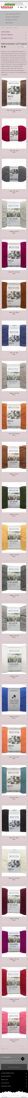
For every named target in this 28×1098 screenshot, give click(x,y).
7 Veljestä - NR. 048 (14, 595)
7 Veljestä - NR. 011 (14, 676)
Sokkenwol (9, 27)
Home (2, 27)
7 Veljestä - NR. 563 (14, 959)
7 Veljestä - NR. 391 (14, 514)
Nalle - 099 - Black (14, 837)
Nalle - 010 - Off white (14, 878)
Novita (15, 27)
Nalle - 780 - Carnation (14, 272)
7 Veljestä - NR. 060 (14, 393)
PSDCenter (23, 1097)
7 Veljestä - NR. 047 (14, 231)
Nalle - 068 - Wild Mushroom (14, 110)
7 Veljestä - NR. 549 (14, 999)
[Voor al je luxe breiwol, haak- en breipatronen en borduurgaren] (7, 7)
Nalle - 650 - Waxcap (14, 433)
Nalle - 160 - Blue (14, 352)
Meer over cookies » (19, 4)
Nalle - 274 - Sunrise (14, 757)
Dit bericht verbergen (9, 4)
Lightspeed (4, 1097)
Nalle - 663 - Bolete (14, 312)
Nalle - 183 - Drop (14, 797)
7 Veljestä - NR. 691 (14, 474)
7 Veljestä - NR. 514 (14, 1040)
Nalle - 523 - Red (14, 150)
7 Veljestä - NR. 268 (14, 554)
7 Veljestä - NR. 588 (14, 918)
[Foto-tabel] (2, 47)
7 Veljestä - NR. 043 (14, 635)
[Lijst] (5, 47)
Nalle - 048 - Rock (14, 191)
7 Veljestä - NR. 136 (14, 716)
